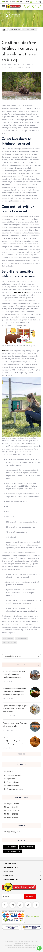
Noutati (9, 772)
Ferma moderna (13, 786)
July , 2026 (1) (12, 807)
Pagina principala (4, 30)
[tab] (21, 665)
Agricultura (11, 779)
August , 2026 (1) (13, 803)
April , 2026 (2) (12, 817)
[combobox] (21, 656)
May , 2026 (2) (12, 814)
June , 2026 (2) (12, 810)
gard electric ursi (9, 642)
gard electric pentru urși (23, 292)
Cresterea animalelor (14, 775)
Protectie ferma (15, 30)
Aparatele (5, 350)
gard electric (8, 639)
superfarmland (21, 639)
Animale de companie (15, 789)
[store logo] (13, 6)
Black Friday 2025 (13, 832)
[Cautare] (39, 655)
